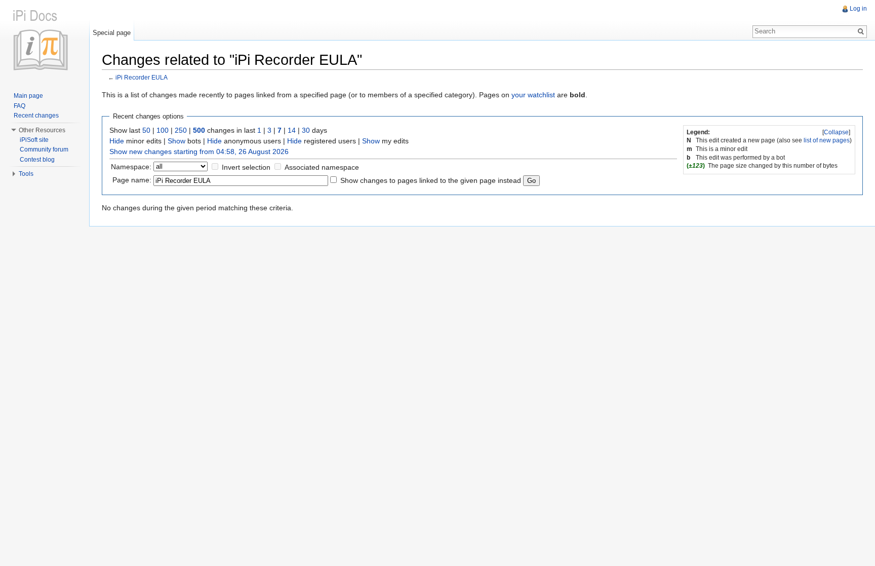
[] (836, 132)
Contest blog (37, 159)
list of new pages (827, 140)
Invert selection (246, 167)
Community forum (44, 149)
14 (292, 130)
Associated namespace (322, 167)
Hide (116, 141)
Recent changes (36, 115)
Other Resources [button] (42, 130)
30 (306, 130)
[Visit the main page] (44, 40)
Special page (112, 32)
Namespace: (131, 167)
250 (181, 130)
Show (176, 141)
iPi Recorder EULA (141, 77)
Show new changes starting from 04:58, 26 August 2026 (199, 151)
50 (146, 130)
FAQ (19, 105)
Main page (28, 95)
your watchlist (533, 95)
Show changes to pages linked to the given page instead (430, 180)
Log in (858, 8)
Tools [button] (26, 173)
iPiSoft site (34, 139)
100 (162, 130)
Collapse (836, 132)
